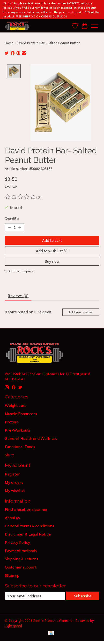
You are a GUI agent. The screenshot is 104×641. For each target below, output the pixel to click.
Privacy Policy (17, 542)
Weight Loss (15, 405)
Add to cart (52, 240)
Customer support (21, 567)
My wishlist (15, 490)
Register (12, 474)
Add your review (81, 312)
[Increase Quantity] (19, 227)
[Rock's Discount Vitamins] (17, 26)
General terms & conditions (29, 525)
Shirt (9, 454)
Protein (12, 422)
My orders (14, 482)
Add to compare (20, 271)
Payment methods (21, 550)
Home (9, 42)
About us (12, 517)
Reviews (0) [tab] (18, 295)
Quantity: (12, 218)
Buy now (52, 261)
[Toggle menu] (94, 26)
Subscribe (82, 596)
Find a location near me (26, 509)
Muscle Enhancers (21, 413)
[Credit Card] (51, 633)
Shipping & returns (21, 558)
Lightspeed (13, 625)
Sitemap (12, 575)
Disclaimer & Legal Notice (28, 534)
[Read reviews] (20, 197)
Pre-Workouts (17, 430)
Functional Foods (20, 446)
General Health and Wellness (31, 438)
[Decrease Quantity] (9, 227)
